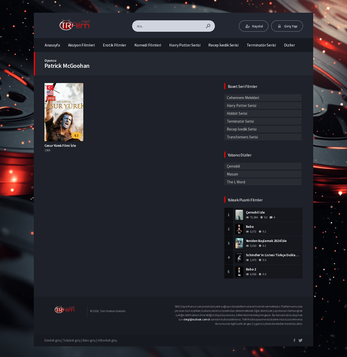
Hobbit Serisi (237, 113)
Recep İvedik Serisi (223, 44)
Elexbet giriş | (53, 340)
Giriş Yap (290, 26)
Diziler (289, 44)
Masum (232, 174)
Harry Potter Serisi (184, 44)
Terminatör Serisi (261, 44)
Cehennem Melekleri (243, 97)
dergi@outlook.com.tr (196, 319)
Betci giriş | (90, 340)
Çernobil (233, 166)
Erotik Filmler (114, 44)
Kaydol (257, 26)
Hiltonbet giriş (107, 340)
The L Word (236, 182)
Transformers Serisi (242, 137)
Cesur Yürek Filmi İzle (60, 145)
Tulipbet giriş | (73, 340)
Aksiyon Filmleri (81, 44)
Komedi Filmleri (147, 44)
